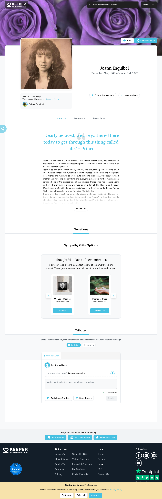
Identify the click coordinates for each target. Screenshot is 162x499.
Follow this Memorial (104, 95)
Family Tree (61, 464)
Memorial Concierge (82, 464)
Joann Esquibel (114, 68)
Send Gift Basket (82, 437)
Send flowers (85, 398)
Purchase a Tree (107, 437)
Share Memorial (147, 40)
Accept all (95, 495)
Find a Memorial (80, 474)
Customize (66, 495)
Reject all (81, 495)
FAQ (100, 469)
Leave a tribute (131, 95)
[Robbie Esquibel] (25, 104)
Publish (111, 398)
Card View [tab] (75, 345)
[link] (62, 294)
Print (129, 40)
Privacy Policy (115, 489)
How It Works (62, 459)
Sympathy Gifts (80, 454)
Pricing (58, 474)
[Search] (90, 5)
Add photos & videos (60, 398)
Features (59, 469)
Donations (81, 229)
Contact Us (103, 474)
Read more (81, 208)
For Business (78, 469)
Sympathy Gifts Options (81, 245)
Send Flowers (58, 437)
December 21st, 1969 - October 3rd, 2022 (114, 73)
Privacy (101, 459)
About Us (60, 454)
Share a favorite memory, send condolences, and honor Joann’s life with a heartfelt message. (81, 340)
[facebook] (139, 455)
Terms (101, 454)
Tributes (81, 330)
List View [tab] (90, 345)
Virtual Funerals (80, 459)
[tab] (51, 355)
